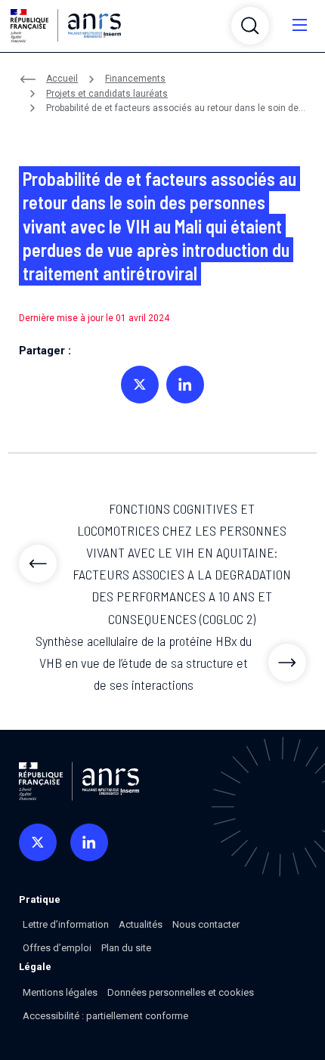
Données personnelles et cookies (180, 992)
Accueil (62, 78)
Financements (135, 78)
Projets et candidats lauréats (107, 93)
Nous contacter (206, 924)
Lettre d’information (66, 924)
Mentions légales (60, 992)
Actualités (140, 924)
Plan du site (126, 947)
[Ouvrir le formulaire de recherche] (250, 26)
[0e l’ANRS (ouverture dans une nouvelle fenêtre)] (38, 842)
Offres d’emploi (57, 947)
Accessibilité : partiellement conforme (105, 1015)
